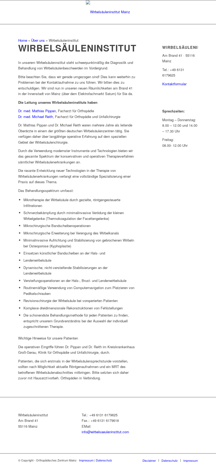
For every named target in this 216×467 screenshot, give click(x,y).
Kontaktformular (174, 83)
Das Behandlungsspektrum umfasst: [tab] (46, 190)
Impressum (86, 460)
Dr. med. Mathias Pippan (37, 110)
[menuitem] (149, 460)
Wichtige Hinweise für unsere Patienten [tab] (48, 338)
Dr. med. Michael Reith (35, 116)
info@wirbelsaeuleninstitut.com (105, 431)
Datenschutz (104, 460)
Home (22, 40)
